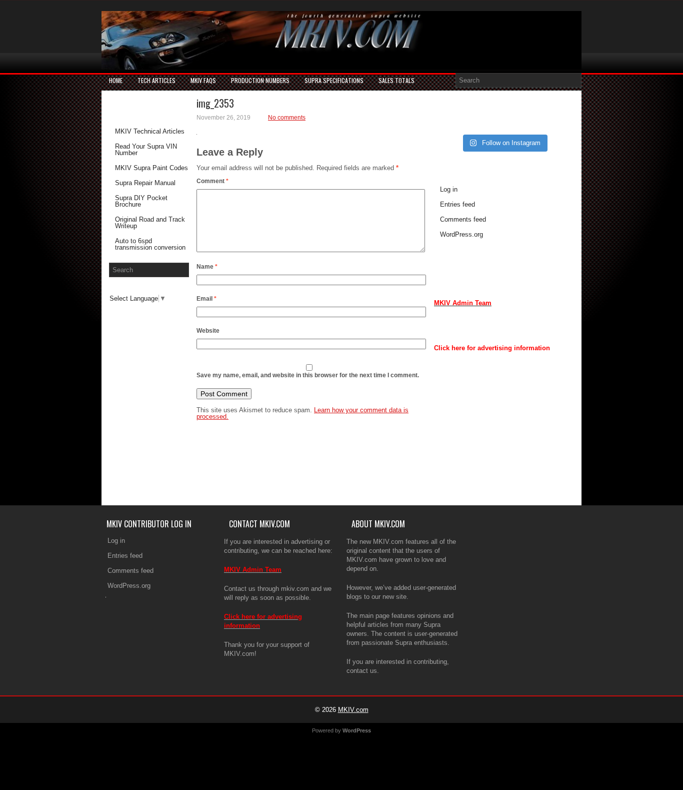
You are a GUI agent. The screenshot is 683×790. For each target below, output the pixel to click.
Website (208, 330)
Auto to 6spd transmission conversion (150, 244)
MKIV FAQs (203, 80)
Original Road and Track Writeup (150, 223)
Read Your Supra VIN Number (146, 150)
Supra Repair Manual (145, 183)
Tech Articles (157, 80)
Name (207, 266)
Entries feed (457, 204)
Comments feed (463, 219)
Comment (212, 181)
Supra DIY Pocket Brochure (141, 201)
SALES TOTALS (396, 80)
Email (206, 298)
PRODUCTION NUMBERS (260, 80)
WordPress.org (461, 234)
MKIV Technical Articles (149, 131)
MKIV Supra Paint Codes (151, 168)
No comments (287, 117)
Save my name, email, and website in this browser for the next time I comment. (307, 375)
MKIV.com (353, 709)
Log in (449, 189)
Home (115, 80)
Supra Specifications (334, 80)
